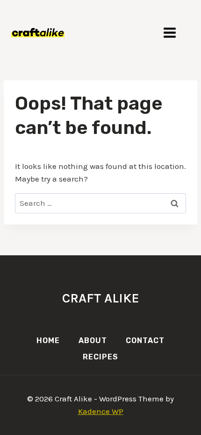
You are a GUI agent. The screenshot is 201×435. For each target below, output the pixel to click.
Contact (145, 340)
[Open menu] (174, 32)
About (93, 340)
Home (48, 340)
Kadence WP (100, 411)
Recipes (100, 356)
